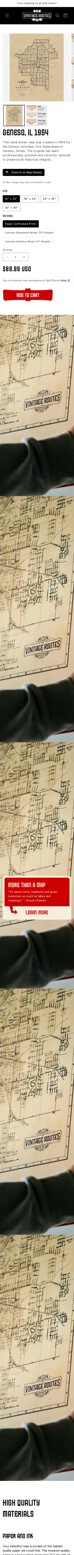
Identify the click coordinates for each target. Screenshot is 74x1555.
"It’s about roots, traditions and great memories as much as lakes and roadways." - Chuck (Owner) (32, 896)
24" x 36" (49, 198)
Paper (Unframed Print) (20, 223)
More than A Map (26, 885)
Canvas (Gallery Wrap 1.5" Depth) (29, 242)
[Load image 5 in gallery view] (36, 115)
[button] (7, 15)
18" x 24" (30, 198)
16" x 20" (11, 198)
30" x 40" (11, 207)
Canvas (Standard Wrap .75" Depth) (30, 233)
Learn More (37, 912)
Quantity (8, 249)
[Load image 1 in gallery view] (14, 115)
